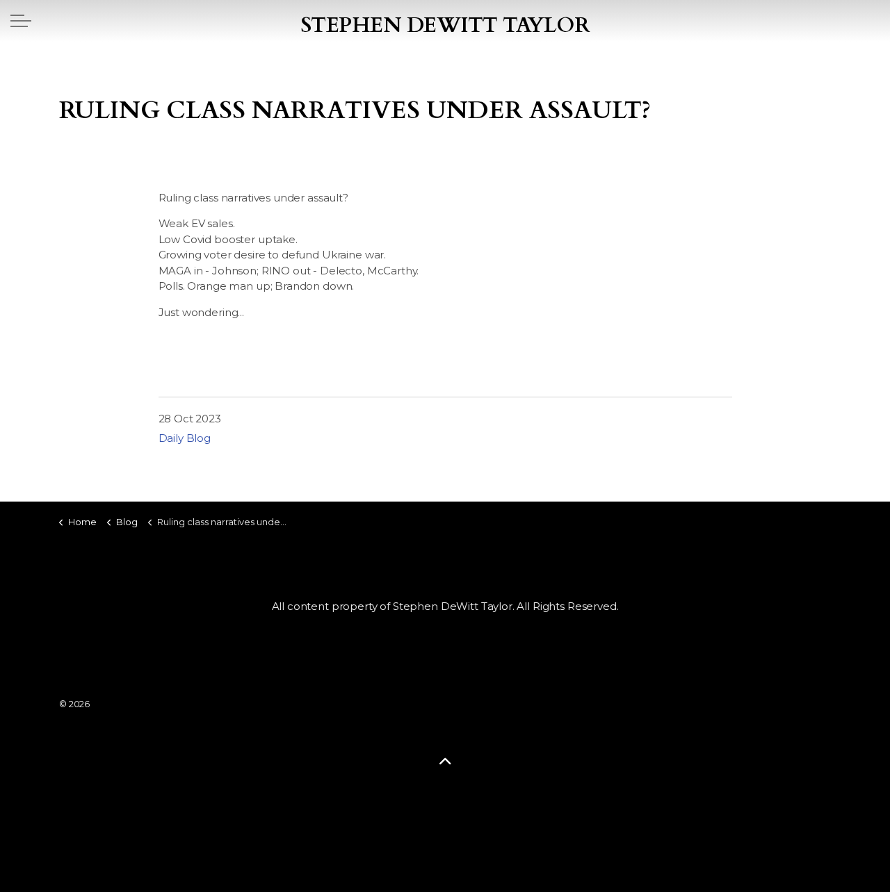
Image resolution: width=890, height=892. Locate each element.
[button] (445, 761)
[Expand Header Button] (21, 21)
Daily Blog (185, 438)
